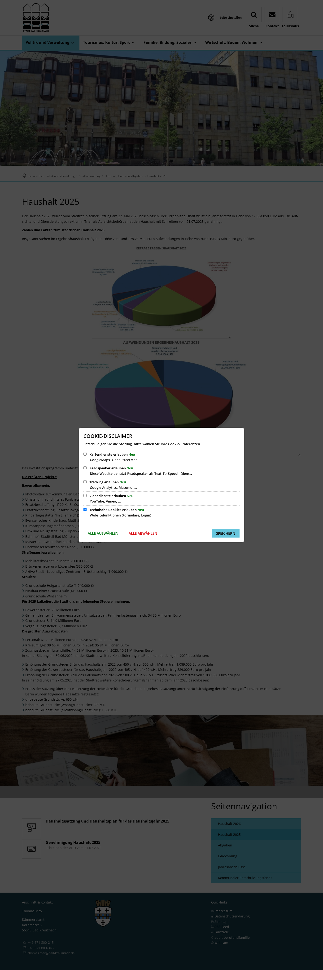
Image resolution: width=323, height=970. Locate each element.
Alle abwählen (143, 533)
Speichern (225, 533)
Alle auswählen (103, 533)
